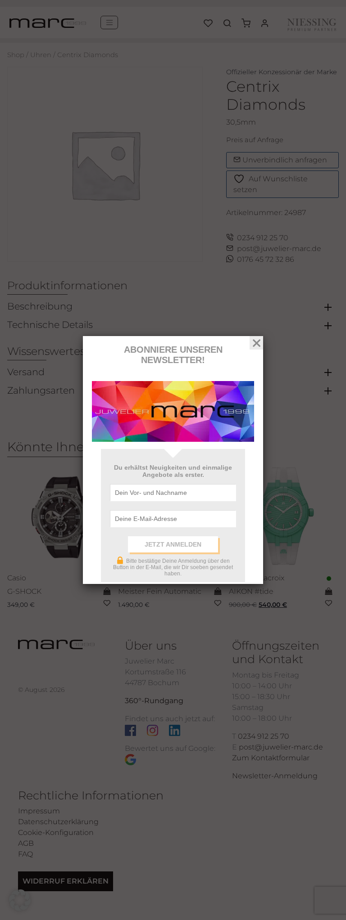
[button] (20, 900)
